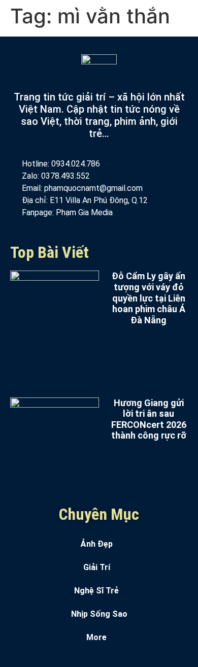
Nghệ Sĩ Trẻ (96, 590)
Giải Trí (96, 567)
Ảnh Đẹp (97, 544)
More (96, 637)
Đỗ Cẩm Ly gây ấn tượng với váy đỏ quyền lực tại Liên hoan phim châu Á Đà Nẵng (148, 298)
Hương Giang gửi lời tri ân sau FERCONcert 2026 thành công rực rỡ (148, 419)
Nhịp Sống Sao (99, 614)
